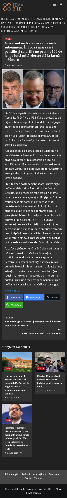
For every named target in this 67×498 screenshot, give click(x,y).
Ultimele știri (12, 474)
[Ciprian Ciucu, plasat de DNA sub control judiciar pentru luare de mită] (50, 362)
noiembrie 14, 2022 (15, 65)
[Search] (61, 4)
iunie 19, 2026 (45, 391)
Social (28, 478)
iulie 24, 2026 (12, 398)
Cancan (38, 478)
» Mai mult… (12, 290)
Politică (8, 39)
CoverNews (55, 488)
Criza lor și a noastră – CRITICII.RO (42, 331)
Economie (54, 474)
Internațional (39, 474)
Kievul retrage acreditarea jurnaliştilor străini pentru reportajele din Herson (33, 321)
